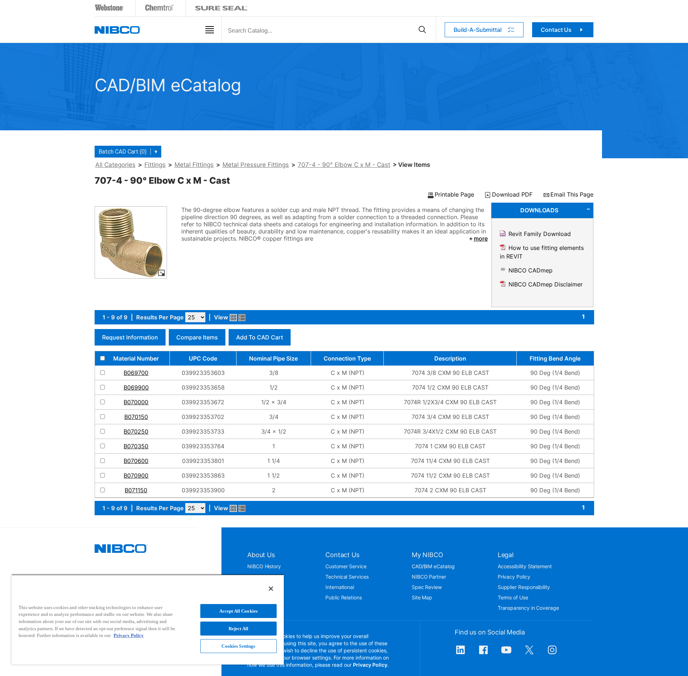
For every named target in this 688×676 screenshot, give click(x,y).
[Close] (271, 589)
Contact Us (556, 29)
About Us (261, 555)
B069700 (136, 372)
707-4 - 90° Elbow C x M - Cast (344, 164)
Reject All (238, 628)
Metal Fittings (194, 164)
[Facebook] (483, 653)
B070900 (136, 475)
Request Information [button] (130, 337)
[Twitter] (529, 653)
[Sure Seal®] (221, 9)
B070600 (136, 460)
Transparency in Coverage (528, 608)
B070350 (136, 446)
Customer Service (346, 566)
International (339, 587)
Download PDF (512, 195)
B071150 (136, 490)
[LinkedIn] (460, 653)
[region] (147, 619)
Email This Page (571, 195)
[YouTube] (506, 653)
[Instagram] (552, 653)
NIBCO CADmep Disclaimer (545, 284)
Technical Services (347, 577)
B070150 (136, 416)
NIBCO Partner (429, 577)
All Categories (115, 164)
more (481, 238)
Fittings (155, 164)
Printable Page (454, 195)
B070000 (136, 402)
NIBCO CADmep (530, 270)
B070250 (136, 431)
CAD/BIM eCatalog (433, 566)
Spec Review (427, 587)
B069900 (136, 387)
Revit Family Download (539, 233)
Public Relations (343, 597)
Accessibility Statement (525, 566)
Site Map (422, 597)
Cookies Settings (238, 646)
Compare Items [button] (197, 337)
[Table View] (241, 317)
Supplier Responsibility (524, 587)
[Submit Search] (422, 30)
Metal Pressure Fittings (256, 164)
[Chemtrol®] (160, 9)
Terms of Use (513, 597)
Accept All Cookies (238, 611)
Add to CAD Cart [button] (259, 337)
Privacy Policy (514, 577)
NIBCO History (264, 566)
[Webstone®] (110, 9)
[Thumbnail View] (233, 317)
